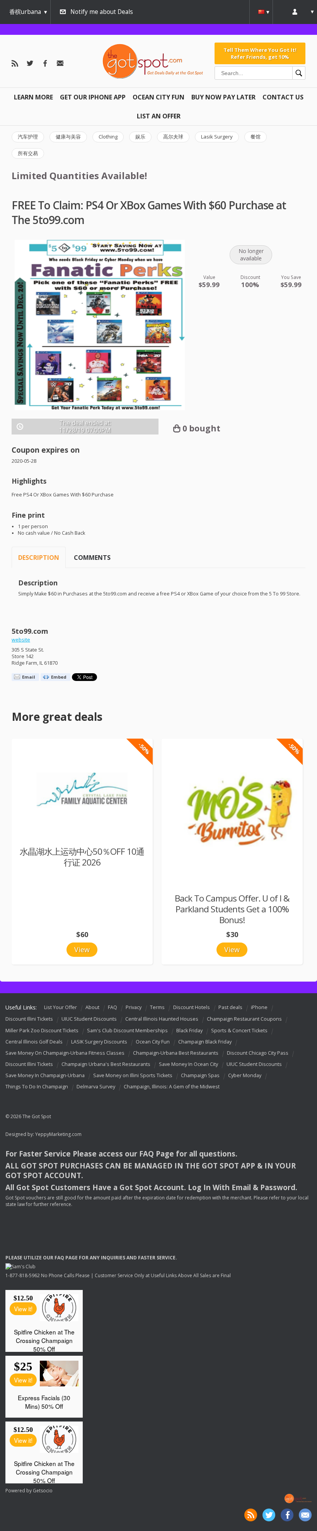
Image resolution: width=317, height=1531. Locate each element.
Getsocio (43, 1490)
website (21, 639)
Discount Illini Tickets (29, 1019)
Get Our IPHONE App (93, 97)
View (82, 949)
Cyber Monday (244, 1075)
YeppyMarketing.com (58, 1134)
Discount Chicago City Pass (257, 1053)
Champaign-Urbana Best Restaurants (175, 1053)
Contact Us (282, 97)
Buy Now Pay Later (223, 97)
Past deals (230, 1007)
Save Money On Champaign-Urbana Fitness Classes (64, 1053)
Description (38, 557)
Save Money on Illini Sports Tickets (132, 1075)
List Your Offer (60, 1007)
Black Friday (189, 1030)
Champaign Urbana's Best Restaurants (105, 1064)
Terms (157, 1007)
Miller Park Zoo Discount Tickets (41, 1030)
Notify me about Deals (101, 12)
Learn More (33, 97)
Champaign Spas (200, 1075)
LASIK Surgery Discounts (99, 1041)
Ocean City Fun (158, 97)
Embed (58, 677)
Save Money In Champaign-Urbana (45, 1075)
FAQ (112, 1007)
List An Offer (159, 116)
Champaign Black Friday (205, 1041)
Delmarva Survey (96, 1086)
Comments (92, 557)
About (92, 1007)
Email (28, 677)
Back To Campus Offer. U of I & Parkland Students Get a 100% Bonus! (232, 909)
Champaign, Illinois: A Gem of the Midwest (172, 1086)
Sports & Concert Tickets (239, 1030)
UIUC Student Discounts (89, 1019)
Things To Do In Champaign (36, 1086)
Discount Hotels (191, 1007)
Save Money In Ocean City (188, 1064)
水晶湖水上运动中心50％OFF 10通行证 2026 (82, 856)
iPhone (259, 1007)
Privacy (133, 1007)
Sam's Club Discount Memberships (127, 1030)
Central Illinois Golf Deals (34, 1041)
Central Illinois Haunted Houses (161, 1019)
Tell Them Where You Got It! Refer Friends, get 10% (260, 53)
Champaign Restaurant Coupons (244, 1019)
